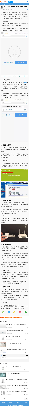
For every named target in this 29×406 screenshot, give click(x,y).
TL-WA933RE (14, 317)
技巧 (5, 4)
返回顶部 (25, 402)
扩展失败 (20, 317)
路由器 (8, 4)
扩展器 (9, 317)
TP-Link (5, 317)
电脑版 (3, 402)
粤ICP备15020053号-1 (20, 405)
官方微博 (10, 402)
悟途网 (2, 4)
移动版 (18, 402)
